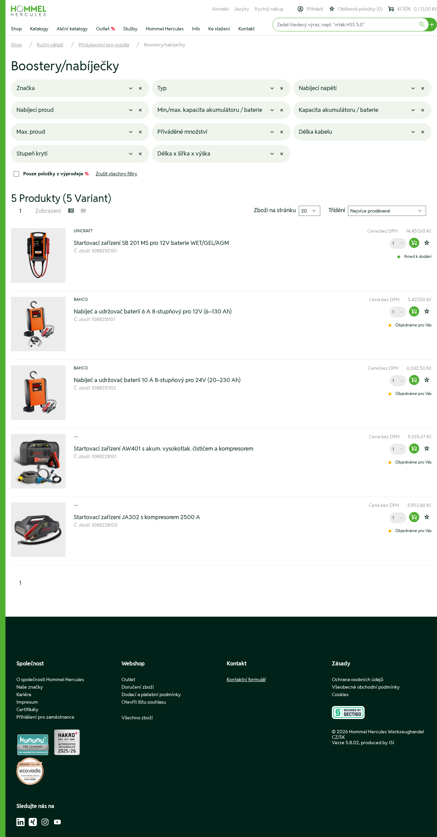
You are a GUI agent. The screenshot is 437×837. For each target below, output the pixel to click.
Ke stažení (219, 29)
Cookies (340, 694)
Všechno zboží (137, 717)
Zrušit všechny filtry (116, 174)
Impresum (27, 702)
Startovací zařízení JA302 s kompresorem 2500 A (137, 517)
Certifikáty (27, 709)
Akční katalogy (72, 29)
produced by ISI (377, 742)
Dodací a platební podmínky (151, 694)
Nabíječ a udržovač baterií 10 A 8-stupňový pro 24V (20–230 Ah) (157, 380)
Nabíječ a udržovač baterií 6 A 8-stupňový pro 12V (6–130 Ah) (152, 311)
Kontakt (220, 9)
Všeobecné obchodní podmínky (366, 687)
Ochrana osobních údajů (357, 679)
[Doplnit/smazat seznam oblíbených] (426, 242)
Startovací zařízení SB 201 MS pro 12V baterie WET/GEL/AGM (151, 243)
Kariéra (23, 694)
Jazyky (241, 9)
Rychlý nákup (269, 9)
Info (196, 29)
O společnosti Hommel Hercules (50, 679)
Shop (16, 29)
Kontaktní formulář (246, 679)
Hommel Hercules (165, 29)
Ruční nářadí (50, 44)
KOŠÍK (417, 9)
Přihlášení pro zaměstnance (45, 717)
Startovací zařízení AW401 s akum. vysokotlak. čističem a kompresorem (163, 448)
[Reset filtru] (140, 88)
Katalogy (39, 29)
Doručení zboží (138, 687)
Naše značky (29, 687)
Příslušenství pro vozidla (104, 44)
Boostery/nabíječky (164, 44)
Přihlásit (315, 9)
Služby (130, 29)
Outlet (105, 29)
